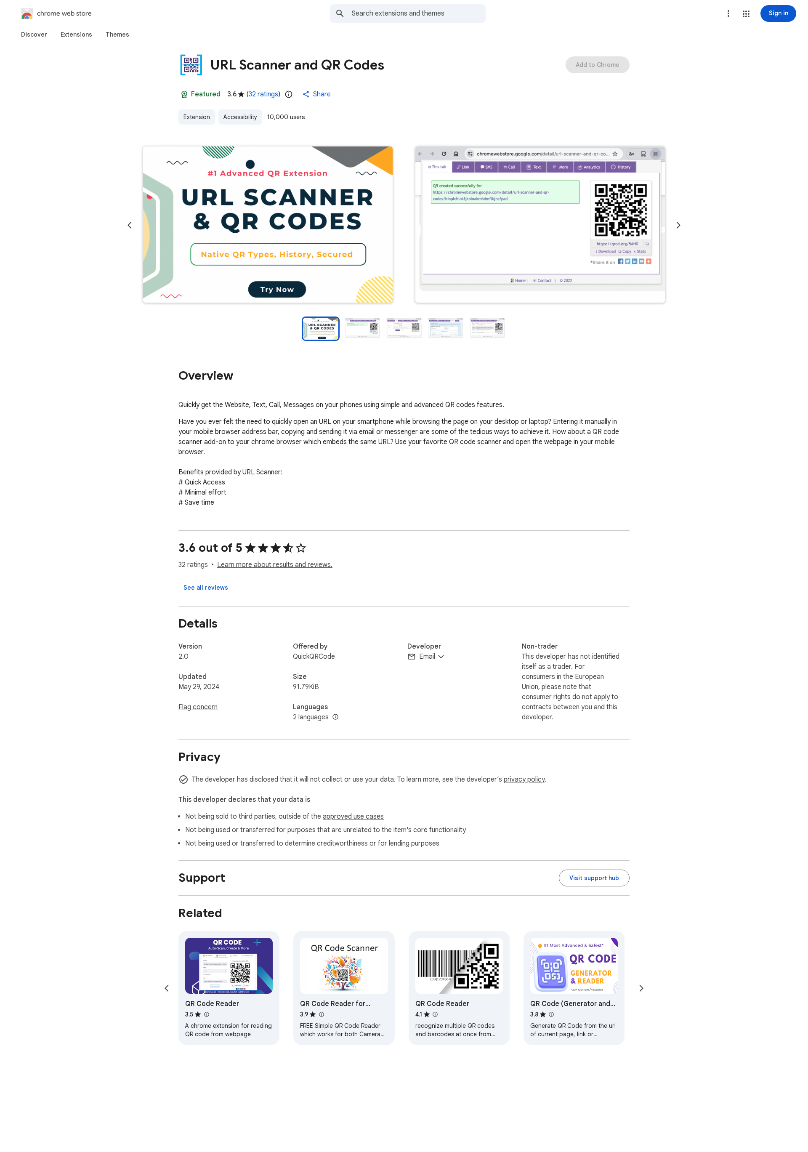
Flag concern (198, 707)
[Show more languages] (335, 717)
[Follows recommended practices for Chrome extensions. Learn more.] (184, 94)
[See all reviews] (205, 587)
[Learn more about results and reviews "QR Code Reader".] (206, 1014)
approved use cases (353, 816)
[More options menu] (728, 13)
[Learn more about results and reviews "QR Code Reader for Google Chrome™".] (321, 1014)
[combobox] (419, 13)
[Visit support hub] (594, 878)
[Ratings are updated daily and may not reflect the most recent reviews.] (288, 94)
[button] (746, 13)
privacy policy (524, 779)
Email (427, 656)
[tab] (34, 34)
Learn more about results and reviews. (274, 565)
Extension (196, 117)
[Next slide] (678, 225)
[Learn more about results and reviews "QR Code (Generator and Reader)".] (551, 1014)
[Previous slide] (129, 225)
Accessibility (240, 117)
